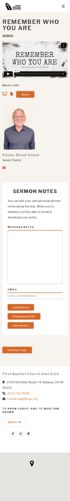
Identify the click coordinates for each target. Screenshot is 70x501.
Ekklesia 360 (8, 443)
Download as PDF (24, 316)
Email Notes (21, 307)
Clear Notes (20, 325)
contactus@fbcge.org (22, 399)
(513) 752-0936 (18, 393)
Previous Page (17, 350)
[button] (31, 463)
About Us (14, 422)
